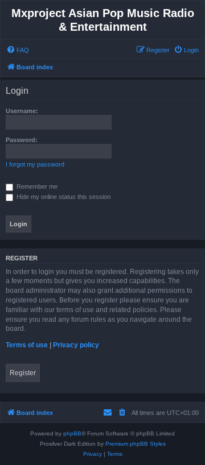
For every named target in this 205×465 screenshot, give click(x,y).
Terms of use (27, 345)
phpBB (72, 433)
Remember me (36, 186)
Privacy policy (76, 345)
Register (23, 373)
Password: (22, 139)
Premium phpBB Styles (135, 444)
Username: (22, 110)
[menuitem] (17, 50)
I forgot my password (35, 164)
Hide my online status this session (62, 196)
